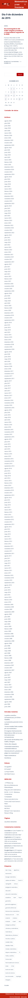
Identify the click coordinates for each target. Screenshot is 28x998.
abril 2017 (7, 391)
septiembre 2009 (9, 612)
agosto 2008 (8, 643)
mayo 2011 (7, 563)
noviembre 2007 (9, 665)
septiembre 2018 (9, 349)
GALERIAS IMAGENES (10, 822)
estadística (8, 897)
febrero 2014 (8, 483)
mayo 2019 (7, 330)
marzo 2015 (7, 451)
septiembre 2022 (9, 232)
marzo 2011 (7, 568)
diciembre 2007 (8, 663)
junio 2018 (7, 356)
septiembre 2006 (9, 699)
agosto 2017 (8, 381)
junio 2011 (7, 561)
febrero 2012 (8, 541)
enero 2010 (7, 602)
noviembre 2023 (9, 199)
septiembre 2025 (9, 145)
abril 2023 (7, 215)
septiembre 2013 (9, 495)
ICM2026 (7, 921)
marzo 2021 (7, 276)
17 (14, 95)
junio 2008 (7, 648)
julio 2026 (7, 123)
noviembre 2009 (9, 607)
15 (8, 95)
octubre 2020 (8, 288)
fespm (20, 897)
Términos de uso (9, 994)
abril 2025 (7, 157)
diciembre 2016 (8, 400)
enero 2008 (7, 660)
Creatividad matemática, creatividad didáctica (11, 747)
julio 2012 (7, 529)
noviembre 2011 (9, 549)
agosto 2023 (8, 206)
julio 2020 (7, 296)
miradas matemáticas (10, 949)
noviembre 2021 (9, 257)
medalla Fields (9, 942)
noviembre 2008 (9, 636)
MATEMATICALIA (9, 774)
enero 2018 (7, 369)
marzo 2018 (7, 364)
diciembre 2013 (8, 488)
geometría (8, 901)
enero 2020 (7, 310)
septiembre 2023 (9, 203)
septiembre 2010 (9, 582)
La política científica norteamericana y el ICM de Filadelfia (12, 717)
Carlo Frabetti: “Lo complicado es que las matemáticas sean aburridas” (13, 833)
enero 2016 (7, 427)
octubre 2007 (8, 668)
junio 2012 (7, 531)
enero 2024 (7, 194)
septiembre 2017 (9, 378)
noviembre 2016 (9, 403)
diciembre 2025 (8, 140)
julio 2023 (7, 208)
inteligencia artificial (10, 925)
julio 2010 (7, 587)
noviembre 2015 (9, 432)
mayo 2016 (7, 417)
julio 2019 (7, 325)
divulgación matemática (11, 887)
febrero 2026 (8, 135)
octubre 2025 (8, 143)
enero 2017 (7, 398)
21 (5, 99)
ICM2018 (7, 918)
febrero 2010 (8, 600)
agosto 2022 (8, 235)
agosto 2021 (8, 264)
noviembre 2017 (9, 373)
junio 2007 (7, 677)
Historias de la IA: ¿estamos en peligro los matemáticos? (13, 752)
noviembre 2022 (9, 228)
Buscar (20, 74)
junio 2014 (7, 473)
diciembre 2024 (8, 167)
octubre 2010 (8, 580)
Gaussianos (7, 806)
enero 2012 (7, 544)
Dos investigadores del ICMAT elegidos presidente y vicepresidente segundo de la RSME (14, 31)
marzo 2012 (7, 539)
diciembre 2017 (8, 371)
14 (5, 95)
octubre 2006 (8, 697)
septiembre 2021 (9, 262)
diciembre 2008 (8, 634)
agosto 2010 (8, 585)
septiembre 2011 (9, 553)
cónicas (16, 884)
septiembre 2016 (9, 408)
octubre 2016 (8, 405)
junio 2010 (7, 590)
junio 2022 (7, 240)
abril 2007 (7, 682)
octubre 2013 (8, 493)
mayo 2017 (7, 388)
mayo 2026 (7, 128)
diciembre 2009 (8, 604)
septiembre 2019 (9, 320)
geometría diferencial (10, 908)
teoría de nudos (9, 969)
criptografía (8, 884)
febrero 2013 (8, 512)
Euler (14, 897)
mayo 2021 (7, 271)
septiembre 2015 (9, 437)
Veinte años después (10, 744)
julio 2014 (7, 471)
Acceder (6, 985)
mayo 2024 (7, 184)
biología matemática (10, 877)
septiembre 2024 (9, 174)
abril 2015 (7, 449)
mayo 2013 (7, 505)
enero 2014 (7, 485)
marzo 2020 (7, 305)
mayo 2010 (7, 592)
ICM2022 (15, 918)
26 (19, 99)
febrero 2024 (8, 191)
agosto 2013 (8, 497)
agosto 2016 (8, 410)
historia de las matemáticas (12, 911)
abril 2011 (7, 565)
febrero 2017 (8, 395)
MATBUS (7, 808)
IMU (20, 921)
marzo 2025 (7, 160)
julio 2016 (7, 412)
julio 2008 (7, 646)
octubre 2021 (8, 259)
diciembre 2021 (8, 254)
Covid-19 (20, 880)
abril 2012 (7, 536)
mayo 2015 (7, 446)
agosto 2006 (8, 702)
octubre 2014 (8, 463)
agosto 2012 (8, 527)
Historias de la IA (9, 914)
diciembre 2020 (8, 284)
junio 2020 (7, 298)
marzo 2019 (7, 335)
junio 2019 (7, 327)
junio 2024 (7, 181)
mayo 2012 (7, 534)
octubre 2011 (8, 551)
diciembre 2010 (8, 575)
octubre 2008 (8, 638)
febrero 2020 (8, 308)
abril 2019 (7, 332)
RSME (6, 966)
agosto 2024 (8, 177)
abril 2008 (7, 653)
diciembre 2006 (8, 692)
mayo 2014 (7, 476)
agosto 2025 (8, 147)
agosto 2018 (8, 352)
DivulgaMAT (8, 767)
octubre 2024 (8, 172)
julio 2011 (7, 558)
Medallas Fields (9, 945)
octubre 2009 (8, 609)
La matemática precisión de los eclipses (13, 723)
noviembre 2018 (9, 344)
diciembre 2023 (8, 196)
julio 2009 (7, 617)
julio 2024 (7, 179)
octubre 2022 (8, 230)
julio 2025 (7, 150)
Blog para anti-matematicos (12, 790)
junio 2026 (7, 126)
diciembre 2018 (8, 342)
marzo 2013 (7, 510)
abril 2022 (7, 245)
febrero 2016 (8, 425)
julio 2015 (7, 442)
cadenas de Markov (10, 880)
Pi (19, 952)
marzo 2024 (7, 189)
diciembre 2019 (8, 313)
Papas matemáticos (10, 755)
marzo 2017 (7, 393)
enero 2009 (7, 631)
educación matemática (11, 894)
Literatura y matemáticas (11, 928)
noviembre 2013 (9, 490)
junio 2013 (7, 502)
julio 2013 (7, 500)
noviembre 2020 (9, 286)
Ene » (10, 105)
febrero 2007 (8, 687)
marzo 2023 (7, 218)
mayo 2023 (7, 213)
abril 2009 (7, 624)
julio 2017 (7, 383)
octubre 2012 (8, 522)
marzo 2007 (7, 685)
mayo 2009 (7, 621)
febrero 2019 (8, 337)
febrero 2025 (8, 162)
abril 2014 (7, 478)
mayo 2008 (7, 651)
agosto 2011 (8, 556)
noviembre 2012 (9, 519)
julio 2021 (7, 267)
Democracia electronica (11, 799)
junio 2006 (7, 706)
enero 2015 (7, 456)
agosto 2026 (8, 121)
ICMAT (14, 921)
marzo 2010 (7, 597)
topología (18, 976)
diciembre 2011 (8, 546)
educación (8, 890)
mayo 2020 (7, 301)
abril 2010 (7, 595)
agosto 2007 (8, 672)
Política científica (9, 956)
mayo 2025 (7, 155)
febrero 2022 (8, 250)
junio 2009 (7, 619)
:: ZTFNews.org (8, 783)
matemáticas (8, 932)
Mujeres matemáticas (10, 952)
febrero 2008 (8, 658)
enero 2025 (7, 164)
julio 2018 (7, 354)
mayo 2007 (7, 680)
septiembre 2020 (9, 291)
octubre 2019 (8, 318)
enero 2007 (7, 689)
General (6, 26)
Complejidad (8, 797)
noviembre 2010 (9, 578)
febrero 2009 (8, 629)
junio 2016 (7, 415)
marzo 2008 (7, 655)
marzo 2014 (7, 480)
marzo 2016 (7, 422)
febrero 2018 (8, 366)
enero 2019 (7, 339)
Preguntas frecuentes (21, 994)
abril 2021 (7, 274)
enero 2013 (7, 514)
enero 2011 (7, 573)
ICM (18, 914)
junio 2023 (7, 211)
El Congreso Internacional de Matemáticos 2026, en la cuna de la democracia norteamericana (13, 734)
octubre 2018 (8, 347)
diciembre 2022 (8, 225)
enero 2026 (7, 138)
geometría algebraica (10, 904)
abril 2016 (7, 420)
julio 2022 (7, 237)
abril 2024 (7, 186)
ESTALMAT (7, 769)
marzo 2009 (7, 626)
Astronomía (8, 873)
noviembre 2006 (9, 694)
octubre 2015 (8, 434)
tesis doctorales (9, 976)
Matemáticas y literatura (11, 935)
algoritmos (16, 870)
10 (14, 92)
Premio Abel (8, 959)
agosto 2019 (8, 322)
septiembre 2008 (9, 641)
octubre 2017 (8, 376)
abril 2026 (7, 130)
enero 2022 (7, 252)
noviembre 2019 (9, 315)
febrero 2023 (8, 220)
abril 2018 (7, 361)
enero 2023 (7, 223)
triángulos (7, 980)
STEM (12, 966)
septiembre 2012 (9, 524)
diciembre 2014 (8, 459)
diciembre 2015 (8, 429)
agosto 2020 (8, 293)
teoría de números (10, 973)
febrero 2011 (8, 570)
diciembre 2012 (8, 517)
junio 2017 (7, 386)
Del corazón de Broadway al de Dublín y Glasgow (13, 740)
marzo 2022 (7, 247)
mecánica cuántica (10, 938)
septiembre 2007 (9, 670)
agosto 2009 (8, 614)
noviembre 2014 (9, 461)
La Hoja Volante (9, 771)
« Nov (6, 105)
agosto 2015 (8, 439)
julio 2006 (7, 704)
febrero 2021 (8, 279)
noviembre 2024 (9, 169)
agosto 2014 (8, 468)
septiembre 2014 (9, 466)
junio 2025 (7, 152)
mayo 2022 (7, 242)
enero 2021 (7, 281)
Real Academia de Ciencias (12, 962)
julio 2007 (7, 675)
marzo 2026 (7, 133)
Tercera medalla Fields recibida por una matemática (13, 727)
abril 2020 (7, 303)
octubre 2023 (8, 201)
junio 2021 (7, 269)
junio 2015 (7, 444)
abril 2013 (7, 507)
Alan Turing (8, 870)
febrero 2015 (8, 454)
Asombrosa (7, 758)
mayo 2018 (7, 359)
